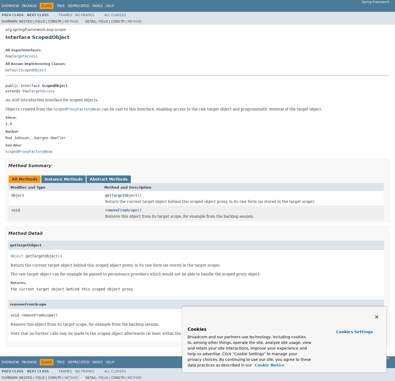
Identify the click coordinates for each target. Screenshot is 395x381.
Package (29, 6)
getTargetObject (121, 195)
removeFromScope (121, 210)
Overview (10, 6)
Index (97, 6)
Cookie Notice (269, 365)
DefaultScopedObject (25, 70)
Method (71, 21)
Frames (65, 15)
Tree (60, 6)
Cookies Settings (354, 332)
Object (17, 195)
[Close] (377, 317)
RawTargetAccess (21, 56)
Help (110, 6)
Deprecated (78, 6)
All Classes (115, 15)
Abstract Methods (109, 179)
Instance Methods (63, 179)
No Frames (84, 15)
